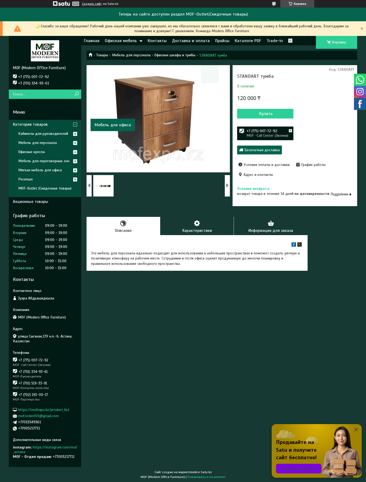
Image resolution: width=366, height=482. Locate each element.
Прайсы (222, 40)
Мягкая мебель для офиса (40, 170)
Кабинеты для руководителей (43, 133)
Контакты (157, 40)
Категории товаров (30, 124)
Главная (91, 40)
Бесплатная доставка (262, 150)
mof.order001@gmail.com (38, 416)
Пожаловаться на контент (206, 477)
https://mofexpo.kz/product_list (43, 409)
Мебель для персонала (131, 55)
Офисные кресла (31, 152)
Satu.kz (206, 472)
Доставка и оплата (191, 40)
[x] (299, 245)
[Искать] (76, 94)
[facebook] (294, 245)
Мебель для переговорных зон (43, 161)
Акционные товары (30, 201)
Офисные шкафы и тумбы (174, 55)
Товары (102, 55)
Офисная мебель (121, 40)
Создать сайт (92, 4)
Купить (266, 113)
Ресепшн (25, 179)
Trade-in (275, 40)
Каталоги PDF (248, 40)
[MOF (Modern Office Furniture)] (45, 50)
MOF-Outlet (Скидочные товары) (45, 188)
